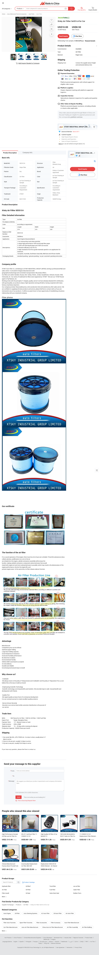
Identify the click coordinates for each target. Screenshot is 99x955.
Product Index (88, 937)
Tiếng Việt (46, 943)
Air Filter (4, 890)
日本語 (82, 941)
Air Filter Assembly (72, 927)
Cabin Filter (76, 890)
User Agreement (60, 947)
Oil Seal (28, 893)
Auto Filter (39, 14)
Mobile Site (46, 939)
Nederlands (64, 941)
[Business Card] (95, 161)
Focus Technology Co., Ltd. (37, 947)
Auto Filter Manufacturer (71, 923)
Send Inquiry (63, 36)
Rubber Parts (77, 893)
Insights (53, 939)
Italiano (51, 941)
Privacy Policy (78, 947)
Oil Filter (28, 890)
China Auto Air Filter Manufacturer (52, 927)
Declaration (70, 947)
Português (28, 941)
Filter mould (5, 893)
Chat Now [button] (78, 36)
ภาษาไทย (92, 941)
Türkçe (40, 943)
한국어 (76, 941)
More (3, 931)
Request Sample (90, 41)
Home (3, 14)
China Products (18, 937)
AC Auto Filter (45, 913)
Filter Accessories (41, 923)
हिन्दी (87, 941)
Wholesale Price (58, 937)
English (15, 941)
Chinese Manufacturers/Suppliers (32, 937)
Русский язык (43, 941)
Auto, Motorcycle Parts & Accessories (16, 14)
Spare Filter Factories (26, 923)
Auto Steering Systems (30, 913)
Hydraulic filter (6, 886)
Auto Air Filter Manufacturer (30, 927)
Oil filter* (28, 886)
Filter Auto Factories (9, 923)
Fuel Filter (52, 890)
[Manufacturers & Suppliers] (49, 3)
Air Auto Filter (70, 913)
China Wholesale (47, 937)
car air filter (76, 886)
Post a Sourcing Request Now (25, 800)
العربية (71, 941)
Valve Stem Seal (54, 893)
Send (18, 797)
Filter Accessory (55, 923)
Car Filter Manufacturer (10, 927)
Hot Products (8, 937)
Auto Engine (7, 913)
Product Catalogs (29, 882)
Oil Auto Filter (58, 913)
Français (35, 941)
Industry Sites (67, 937)
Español (21, 941)
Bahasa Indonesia (56, 943)
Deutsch (57, 941)
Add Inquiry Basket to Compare (28, 63)
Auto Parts (31, 14)
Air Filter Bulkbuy (87, 927)
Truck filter (53, 886)
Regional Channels (78, 937)
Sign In (61, 144)
